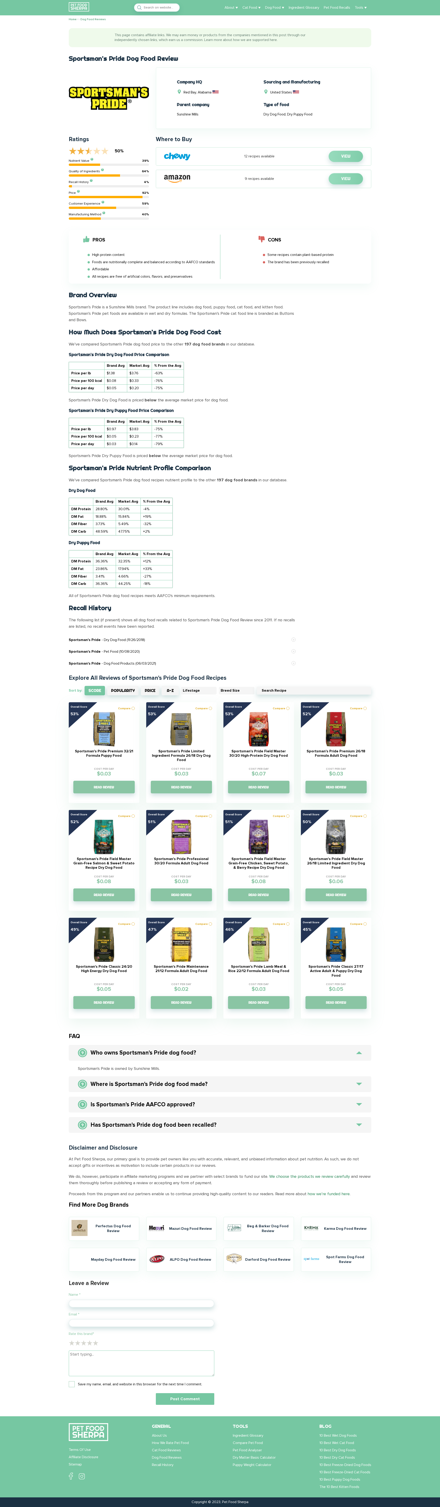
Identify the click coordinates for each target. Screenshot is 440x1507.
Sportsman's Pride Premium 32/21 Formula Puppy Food (104, 753)
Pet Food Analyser (247, 1450)
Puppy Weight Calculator (252, 1465)
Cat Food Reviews (166, 1450)
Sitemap (75, 1464)
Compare (124, 708)
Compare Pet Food (248, 1443)
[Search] (138, 7)
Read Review (104, 787)
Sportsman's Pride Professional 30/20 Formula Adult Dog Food (181, 861)
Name (74, 1294)
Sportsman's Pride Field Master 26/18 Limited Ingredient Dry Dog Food (336, 863)
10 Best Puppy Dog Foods (339, 1479)
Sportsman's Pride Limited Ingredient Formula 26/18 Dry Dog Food (181, 755)
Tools (359, 7)
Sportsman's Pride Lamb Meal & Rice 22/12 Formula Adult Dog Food (258, 968)
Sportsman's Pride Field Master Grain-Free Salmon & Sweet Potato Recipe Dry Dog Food (104, 863)
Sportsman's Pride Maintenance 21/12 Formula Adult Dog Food (181, 968)
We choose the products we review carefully (309, 1176)
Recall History (162, 1465)
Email (74, 1314)
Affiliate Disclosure (83, 1457)
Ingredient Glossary (304, 7)
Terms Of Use (80, 1449)
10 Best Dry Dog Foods (337, 1450)
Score (94, 690)
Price (150, 690)
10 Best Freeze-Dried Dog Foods (345, 1465)
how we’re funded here (329, 1193)
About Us (159, 1435)
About (229, 7)
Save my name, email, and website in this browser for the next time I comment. (140, 1384)
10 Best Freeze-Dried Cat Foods (344, 1472)
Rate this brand (81, 1334)
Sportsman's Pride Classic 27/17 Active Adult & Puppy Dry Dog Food (335, 971)
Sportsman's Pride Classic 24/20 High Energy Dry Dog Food (104, 968)
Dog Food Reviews (167, 1457)
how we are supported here (255, 40)
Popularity (123, 690)
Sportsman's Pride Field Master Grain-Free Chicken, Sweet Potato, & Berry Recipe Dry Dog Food (258, 863)
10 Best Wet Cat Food (336, 1443)
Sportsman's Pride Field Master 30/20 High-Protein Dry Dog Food (258, 753)
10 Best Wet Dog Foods (338, 1435)
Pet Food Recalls (337, 7)
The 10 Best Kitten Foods (339, 1487)
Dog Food (273, 7)
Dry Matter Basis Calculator (254, 1457)
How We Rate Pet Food (170, 1443)
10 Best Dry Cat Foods (337, 1457)
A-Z (170, 690)
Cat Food (249, 7)
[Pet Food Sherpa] (79, 7)
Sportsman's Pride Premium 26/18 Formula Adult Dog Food (336, 753)
